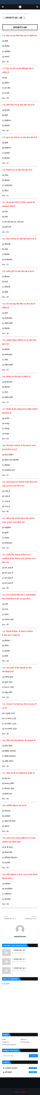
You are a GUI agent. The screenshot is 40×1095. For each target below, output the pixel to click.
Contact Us (5, 1042)
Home (4, 13)
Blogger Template (20, 1092)
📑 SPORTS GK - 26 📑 (19, 968)
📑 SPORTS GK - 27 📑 (19, 959)
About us (23, 1039)
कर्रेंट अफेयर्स (18, 1072)
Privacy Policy (25, 1042)
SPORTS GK (10, 13)
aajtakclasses (20, 936)
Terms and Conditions (9, 1045)
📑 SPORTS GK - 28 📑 (19, 950)
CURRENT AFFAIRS (18, 1068)
